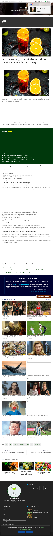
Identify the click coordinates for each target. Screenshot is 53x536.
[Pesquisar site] (50, 16)
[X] (29, 488)
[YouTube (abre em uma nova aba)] (40, 1)
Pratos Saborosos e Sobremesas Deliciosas (21, 283)
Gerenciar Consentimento (8, 524)
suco (32, 444)
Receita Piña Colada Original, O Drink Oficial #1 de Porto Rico (16, 272)
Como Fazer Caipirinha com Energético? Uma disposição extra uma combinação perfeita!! (23, 269)
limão (11, 444)
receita (27, 444)
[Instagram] (37, 488)
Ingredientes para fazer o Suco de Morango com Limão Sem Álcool (21, 153)
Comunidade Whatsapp (44, 296)
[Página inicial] (2, 22)
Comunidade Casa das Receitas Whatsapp (38, 291)
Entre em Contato (6, 519)
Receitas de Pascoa (25, 284)
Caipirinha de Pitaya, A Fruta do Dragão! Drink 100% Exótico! (16, 267)
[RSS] (29, 492)
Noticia (21, 67)
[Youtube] (45, 488)
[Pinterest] (41, 488)
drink (6, 444)
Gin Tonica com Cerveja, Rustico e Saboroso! (10, 473)
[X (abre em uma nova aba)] (33, 1)
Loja (4, 512)
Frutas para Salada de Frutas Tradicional (43, 473)
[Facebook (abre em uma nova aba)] (35, 1)
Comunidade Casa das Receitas (11, 161)
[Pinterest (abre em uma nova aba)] (36, 1)
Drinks (5, 67)
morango (22, 444)
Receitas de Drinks (35, 283)
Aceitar (21, 532)
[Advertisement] (26, 112)
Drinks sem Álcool (13, 67)
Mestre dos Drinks (26, 7)
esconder (10, 131)
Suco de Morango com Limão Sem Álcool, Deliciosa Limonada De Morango (25, 22)
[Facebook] (33, 488)
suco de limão (37, 444)
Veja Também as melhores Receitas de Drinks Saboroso (18, 159)
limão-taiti (16, 444)
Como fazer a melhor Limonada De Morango (15, 155)
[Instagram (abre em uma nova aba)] (38, 1)
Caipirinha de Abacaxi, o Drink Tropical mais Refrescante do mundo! (26, 473)
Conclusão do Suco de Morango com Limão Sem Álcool (18, 157)
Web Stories (5, 516)
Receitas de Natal (16, 284)
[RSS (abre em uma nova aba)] (41, 1)
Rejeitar (29, 532)
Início (4, 509)
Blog (4, 514)
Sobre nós (5, 521)
